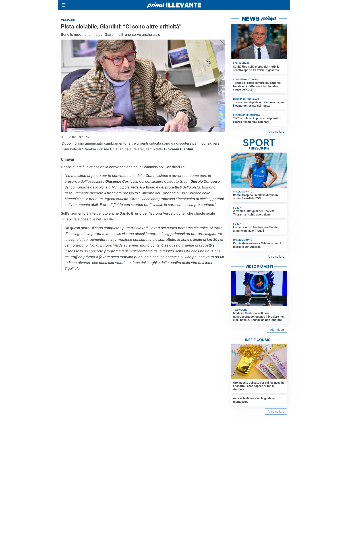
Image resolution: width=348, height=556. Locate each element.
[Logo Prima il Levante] (174, 5)
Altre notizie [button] (276, 131)
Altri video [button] (277, 329)
